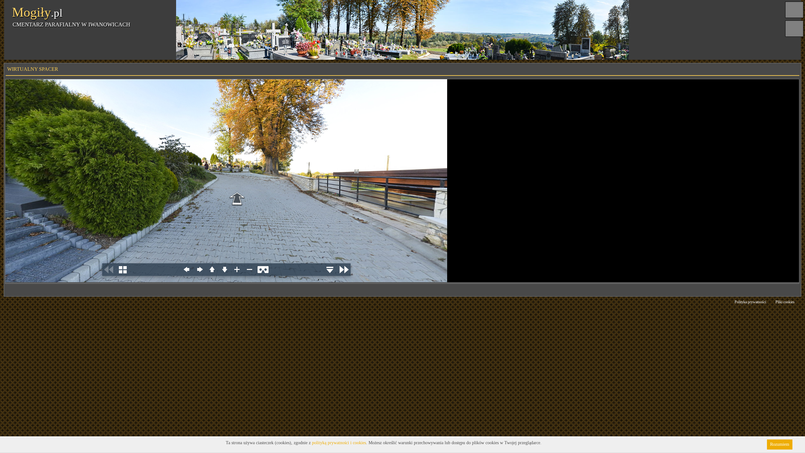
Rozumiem (779, 444)
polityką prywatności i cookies (339, 442)
